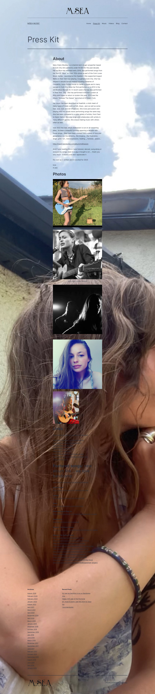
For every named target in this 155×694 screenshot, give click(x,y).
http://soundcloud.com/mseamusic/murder (69, 543)
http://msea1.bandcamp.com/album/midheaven (70, 144)
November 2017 (32, 643)
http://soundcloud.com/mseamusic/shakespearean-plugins (75, 563)
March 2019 (31, 621)
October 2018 (32, 629)
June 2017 (30, 649)
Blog (117, 23)
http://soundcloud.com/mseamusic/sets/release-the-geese (75, 530)
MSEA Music (33, 23)
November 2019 (32, 615)
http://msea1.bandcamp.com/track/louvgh (68, 498)
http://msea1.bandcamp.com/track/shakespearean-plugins (75, 514)
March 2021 (31, 610)
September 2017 (33, 646)
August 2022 (31, 604)
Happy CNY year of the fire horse (73, 599)
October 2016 (32, 654)
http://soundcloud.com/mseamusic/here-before (71, 541)
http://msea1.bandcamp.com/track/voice (68, 506)
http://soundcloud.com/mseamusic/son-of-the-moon (73, 560)
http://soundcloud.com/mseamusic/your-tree (70, 557)
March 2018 (31, 640)
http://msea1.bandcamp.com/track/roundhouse (70, 490)
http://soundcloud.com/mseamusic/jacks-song (70, 549)
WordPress (123, 682)
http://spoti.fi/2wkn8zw (62, 451)
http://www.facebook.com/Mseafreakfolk (68, 440)
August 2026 (31, 593)
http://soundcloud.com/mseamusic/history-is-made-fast (74, 552)
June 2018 (30, 638)
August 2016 (31, 660)
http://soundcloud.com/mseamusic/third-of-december (73, 546)
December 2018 (32, 626)
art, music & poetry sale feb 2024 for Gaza (76, 602)
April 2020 (30, 613)
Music (104, 23)
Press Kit (96, 23)
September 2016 (33, 657)
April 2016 (30, 665)
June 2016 (30, 662)
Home (88, 23)
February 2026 (32, 596)
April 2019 (30, 618)
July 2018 (30, 635)
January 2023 (32, 602)
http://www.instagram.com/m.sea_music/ (68, 454)
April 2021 (30, 607)
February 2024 (32, 599)
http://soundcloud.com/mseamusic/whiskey (69, 554)
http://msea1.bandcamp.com (63, 449)
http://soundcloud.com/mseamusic (66, 522)
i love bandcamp (67, 607)
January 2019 (32, 624)
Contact (124, 23)
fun (63, 604)
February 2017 (32, 651)
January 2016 (32, 668)
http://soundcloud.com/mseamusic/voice (68, 538)
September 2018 (33, 632)
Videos (111, 23)
